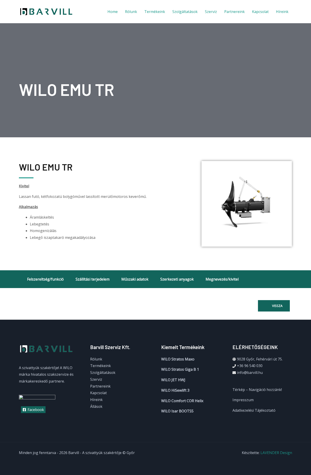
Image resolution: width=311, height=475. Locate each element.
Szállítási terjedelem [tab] (93, 279)
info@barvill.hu (250, 372)
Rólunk (131, 11)
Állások (96, 406)
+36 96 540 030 (250, 365)
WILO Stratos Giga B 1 (180, 369)
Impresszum (243, 399)
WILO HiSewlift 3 (175, 390)
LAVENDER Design (276, 452)
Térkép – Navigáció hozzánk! (257, 389)
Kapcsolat (260, 11)
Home (112, 11)
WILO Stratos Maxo (177, 359)
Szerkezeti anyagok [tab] (177, 279)
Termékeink (154, 11)
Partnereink (234, 11)
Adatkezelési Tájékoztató (253, 410)
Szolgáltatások (185, 11)
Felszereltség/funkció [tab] (45, 279)
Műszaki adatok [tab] (134, 279)
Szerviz (211, 11)
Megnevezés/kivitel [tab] (222, 279)
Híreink (282, 11)
